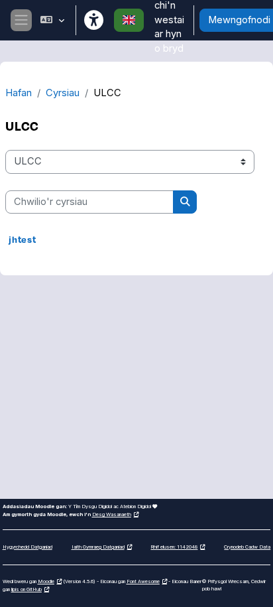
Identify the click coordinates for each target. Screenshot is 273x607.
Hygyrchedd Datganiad (27, 547)
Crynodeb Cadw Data (247, 547)
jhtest (22, 239)
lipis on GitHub (26, 589)
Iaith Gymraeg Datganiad (98, 547)
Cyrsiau (63, 93)
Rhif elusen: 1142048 (173, 547)
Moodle (46, 581)
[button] (52, 20)
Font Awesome (143, 581)
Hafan (18, 93)
